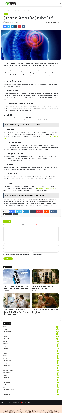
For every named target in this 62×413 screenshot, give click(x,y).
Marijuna (6, 343)
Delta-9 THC (7, 338)
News (5, 336)
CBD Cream (7, 377)
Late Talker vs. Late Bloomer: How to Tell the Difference (45, 311)
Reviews (6, 375)
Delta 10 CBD (7, 351)
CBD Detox (7, 394)
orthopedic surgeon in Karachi (45, 188)
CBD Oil (6, 348)
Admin (7, 22)
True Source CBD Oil (27, 402)
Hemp (5, 353)
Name (5, 243)
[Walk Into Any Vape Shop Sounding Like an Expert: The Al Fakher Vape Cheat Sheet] (16, 276)
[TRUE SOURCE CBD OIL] (11, 3)
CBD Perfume (7, 355)
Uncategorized (7, 380)
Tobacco (6, 363)
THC (5, 358)
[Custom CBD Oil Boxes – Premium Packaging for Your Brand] (45, 276)
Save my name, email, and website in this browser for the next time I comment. (24, 254)
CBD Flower (7, 365)
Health (9, 10)
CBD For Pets (7, 360)
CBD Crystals (7, 372)
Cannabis (6, 341)
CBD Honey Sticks (8, 370)
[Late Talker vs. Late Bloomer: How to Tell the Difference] (45, 300)
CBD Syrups (7, 387)
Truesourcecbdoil (8, 334)
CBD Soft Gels (7, 392)
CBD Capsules (7, 384)
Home (5, 10)
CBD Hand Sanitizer (9, 389)
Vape (5, 329)
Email (5, 248)
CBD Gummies (7, 331)
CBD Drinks (7, 367)
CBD (5, 326)
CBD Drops (7, 382)
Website (34, 248)
